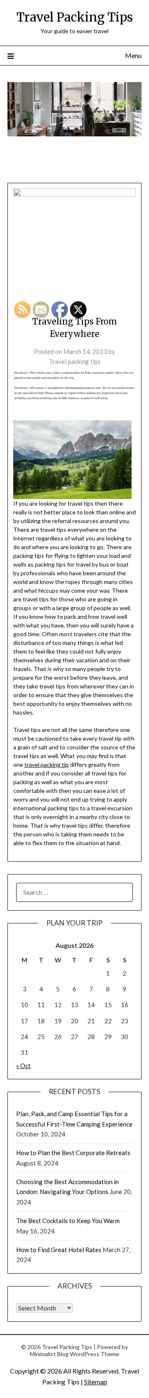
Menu (133, 55)
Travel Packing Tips (75, 17)
